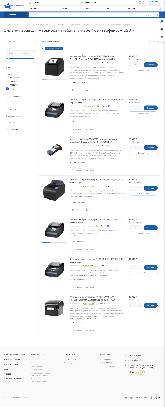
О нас (33, 359)
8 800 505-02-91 (89, 2)
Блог (6, 369)
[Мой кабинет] (160, 8)
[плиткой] (150, 41)
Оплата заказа (11, 364)
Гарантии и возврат (14, 379)
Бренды (7, 374)
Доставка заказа (12, 359)
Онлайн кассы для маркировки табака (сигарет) (112, 24)
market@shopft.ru (135, 360)
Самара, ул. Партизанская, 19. (150, 1)
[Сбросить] (21, 136)
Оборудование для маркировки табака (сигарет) (71, 24)
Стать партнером (37, 363)
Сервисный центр (37, 366)
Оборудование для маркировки (36, 24)
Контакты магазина (38, 370)
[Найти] (156, 14)
